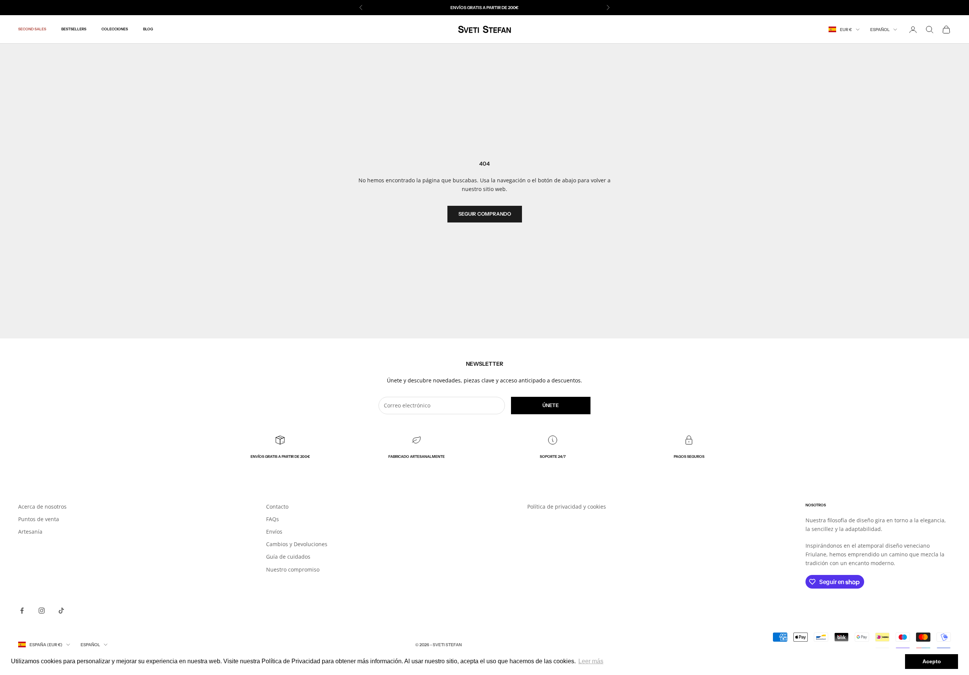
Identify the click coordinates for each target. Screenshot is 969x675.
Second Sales (32, 29)
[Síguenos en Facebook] (22, 610)
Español (880, 29)
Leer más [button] (590, 661)
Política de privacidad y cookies (566, 506)
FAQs (272, 519)
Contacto (277, 506)
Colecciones (114, 29)
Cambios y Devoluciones (296, 544)
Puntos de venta (38, 519)
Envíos (274, 531)
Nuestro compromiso (292, 569)
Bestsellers (73, 29)
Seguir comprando (484, 214)
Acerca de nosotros (42, 506)
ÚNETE (550, 405)
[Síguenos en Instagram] (41, 610)
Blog (148, 29)
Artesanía (30, 531)
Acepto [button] (931, 661)
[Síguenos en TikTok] (61, 610)
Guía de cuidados (288, 556)
